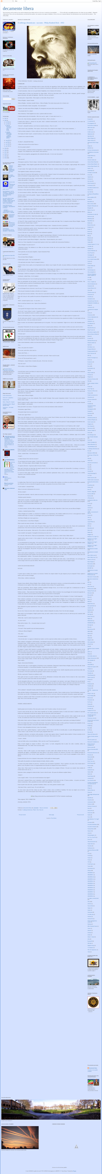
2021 (5, 118)
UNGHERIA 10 (91, 877)
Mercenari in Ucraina (92, 576)
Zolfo (89, 939)
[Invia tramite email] (51, 808)
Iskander (89, 471)
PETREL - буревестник (93, 690)
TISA (89, 853)
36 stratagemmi (91, 123)
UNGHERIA (90, 872)
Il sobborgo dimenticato (27, 809)
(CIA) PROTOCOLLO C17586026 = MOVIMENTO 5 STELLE (9, 206)
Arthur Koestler (91, 183)
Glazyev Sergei (91, 430)
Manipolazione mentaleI (93, 552)
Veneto (89, 910)
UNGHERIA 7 (90, 891)
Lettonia (89, 507)
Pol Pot (89, 702)
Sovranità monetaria (92, 826)
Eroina (89, 359)
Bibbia (89, 212)
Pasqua (89, 679)
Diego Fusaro (90, 329)
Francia (89, 393)
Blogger (74, 1171)
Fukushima (90, 397)
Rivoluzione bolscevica (93, 752)
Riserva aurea (91, 747)
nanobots (90, 607)
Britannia (89, 237)
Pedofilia (89, 685)
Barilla (89, 199)
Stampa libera (91, 828)
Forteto (89, 386)
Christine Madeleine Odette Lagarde (92, 275)
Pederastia (90, 683)
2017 (5, 152)
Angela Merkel (91, 155)
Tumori (89, 866)
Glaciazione (90, 428)
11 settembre (90, 121)
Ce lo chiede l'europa (92, 259)
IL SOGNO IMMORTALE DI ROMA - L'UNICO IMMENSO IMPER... (8, 135)
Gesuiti (89, 415)
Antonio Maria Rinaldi (92, 162)
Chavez (89, 267)
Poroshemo (90, 706)
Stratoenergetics (91, 835)
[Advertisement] (95, 1038)
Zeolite (89, 934)
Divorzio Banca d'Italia (92, 334)
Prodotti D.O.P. (91, 710)
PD (88, 681)
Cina (89, 279)
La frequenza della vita (92, 500)
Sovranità (90, 822)
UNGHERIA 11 (91, 879)
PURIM (89, 725)
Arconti (89, 174)
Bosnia (89, 231)
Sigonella (90, 797)
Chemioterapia (91, 269)
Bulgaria (89, 240)
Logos (89, 519)
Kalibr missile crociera (92, 479)
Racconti (41, 809)
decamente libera (18, 8)
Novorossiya (90, 629)
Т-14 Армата (90, 947)
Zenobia (89, 932)
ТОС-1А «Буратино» (92, 949)
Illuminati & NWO (91, 453)
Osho (89, 662)
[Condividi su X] (54, 808)
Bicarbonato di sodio (92, 214)
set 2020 (8, 123)
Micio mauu (90, 586)
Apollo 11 (90, 168)
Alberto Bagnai (91, 138)
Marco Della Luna (91, 555)
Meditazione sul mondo (93, 570)
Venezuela (90, 912)
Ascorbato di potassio (92, 187)
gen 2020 (8, 146)
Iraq (88, 467)
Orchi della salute (91, 656)
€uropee (89, 119)
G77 (88, 401)
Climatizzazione (91, 292)
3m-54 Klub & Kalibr (92, 125)
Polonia (89, 704)
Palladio (89, 668)
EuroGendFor (90, 368)
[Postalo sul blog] (52, 808)
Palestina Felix (6, 399)
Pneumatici (90, 699)
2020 (5, 120)
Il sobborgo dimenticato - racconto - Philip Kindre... (8, 128)
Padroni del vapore (92, 666)
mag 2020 (8, 140)
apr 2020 (8, 142)
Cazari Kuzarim (91, 257)
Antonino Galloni (91, 159)
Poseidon (90, 708)
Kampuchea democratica (93, 481)
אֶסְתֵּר (89, 951)
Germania (90, 413)
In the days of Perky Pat (93, 455)
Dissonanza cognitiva (92, 332)
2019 (5, 148)
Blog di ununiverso (8, 483)
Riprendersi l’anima (8, 484)
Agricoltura (90, 136)
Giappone (90, 424)
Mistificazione (91, 588)
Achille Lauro (90, 131)
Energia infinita (91, 349)
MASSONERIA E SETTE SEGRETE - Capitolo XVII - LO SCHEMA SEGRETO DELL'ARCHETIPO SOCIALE (9, 194)
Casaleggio (90, 255)
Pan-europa (90, 671)
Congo (89, 305)
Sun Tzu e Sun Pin (92, 837)
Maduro (89, 532)
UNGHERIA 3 (90, 883)
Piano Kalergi (90, 695)
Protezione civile (91, 718)
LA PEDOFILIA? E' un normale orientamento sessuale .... (12, 224)
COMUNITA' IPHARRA (92, 303)
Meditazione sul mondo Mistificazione (93, 574)
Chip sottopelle (91, 272)
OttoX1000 (90, 664)
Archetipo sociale (91, 172)
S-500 (89, 767)
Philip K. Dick (36, 809)
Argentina (90, 177)
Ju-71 (89, 475)
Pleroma (89, 697)
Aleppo (89, 145)
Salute (89, 772)
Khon (89, 489)
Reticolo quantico (91, 739)
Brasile (89, 233)
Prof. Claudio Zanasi (92, 712)
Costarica (90, 319)
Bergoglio (90, 208)
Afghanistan (90, 134)
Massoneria (90, 563)
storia (89, 833)
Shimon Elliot (90, 790)
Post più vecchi (80, 814)
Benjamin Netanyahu (92, 205)
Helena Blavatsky (91, 444)
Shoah (89, 792)
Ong (88, 646)
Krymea (89, 495)
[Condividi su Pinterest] (56, 808)
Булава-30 (90, 941)
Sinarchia (90, 799)
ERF (89, 355)
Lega (89, 505)
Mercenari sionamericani (93, 579)
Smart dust (90, 812)
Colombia (90, 296)
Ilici (88, 450)
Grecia (89, 440)
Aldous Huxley (91, 140)
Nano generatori (91, 605)
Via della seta (90, 914)
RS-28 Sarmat (91, 763)
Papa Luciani (90, 677)
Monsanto (90, 592)
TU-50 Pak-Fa (91, 864)
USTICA (89, 903)
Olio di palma (90, 642)
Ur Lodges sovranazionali (93, 898)
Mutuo (89, 599)
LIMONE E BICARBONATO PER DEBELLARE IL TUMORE (8, 211)
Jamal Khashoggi (91, 473)
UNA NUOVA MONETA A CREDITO (11, 216)
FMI (88, 381)
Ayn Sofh (90, 191)
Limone (89, 515)
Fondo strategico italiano (93, 383)
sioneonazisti (90, 802)
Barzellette (90, 201)
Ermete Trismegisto (92, 357)
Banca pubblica (91, 197)
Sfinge (89, 788)
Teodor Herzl (90, 843)
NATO (89, 612)
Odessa (89, 633)
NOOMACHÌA (91, 622)
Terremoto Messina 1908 (93, 850)
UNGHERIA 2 (90, 881)
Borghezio (90, 227)
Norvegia (89, 625)
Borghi (89, 229)
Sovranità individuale (92, 824)
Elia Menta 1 (90, 347)
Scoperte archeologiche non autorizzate (93, 783)
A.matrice (90, 129)
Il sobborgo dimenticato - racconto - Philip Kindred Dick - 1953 (41, 23)
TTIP (89, 862)
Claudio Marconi (91, 288)
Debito (89, 325)
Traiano (89, 857)
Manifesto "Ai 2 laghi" (92, 536)
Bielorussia (90, 216)
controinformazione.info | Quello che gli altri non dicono (9, 437)
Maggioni (89, 534)
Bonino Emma (91, 225)
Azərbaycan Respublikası (93, 194)
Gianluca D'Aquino (92, 419)
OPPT (89, 651)
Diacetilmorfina (91, 327)
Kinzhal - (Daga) (91, 491)
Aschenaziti (90, 185)
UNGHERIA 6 (90, 889)
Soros (89, 817)
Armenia (89, 179)
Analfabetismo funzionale (93, 152)
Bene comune (91, 203)
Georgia (89, 411)
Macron (89, 530)
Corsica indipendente (92, 317)
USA (89, 901)
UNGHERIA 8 (90, 894)
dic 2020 (8, 122)
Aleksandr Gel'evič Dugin (93, 142)
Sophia (89, 814)
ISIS (89, 469)
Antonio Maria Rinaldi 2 (93, 166)
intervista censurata (92, 462)
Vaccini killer (90, 905)
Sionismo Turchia (91, 806)
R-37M (89, 730)
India (89, 458)
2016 (5, 154)
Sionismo (90, 804)
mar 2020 (8, 144)
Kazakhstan (90, 485)
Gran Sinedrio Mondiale (93, 436)
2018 (5, 150)
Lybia (89, 523)
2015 (5, 156)
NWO (89, 631)
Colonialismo (90, 298)
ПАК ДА (89, 943)
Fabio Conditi (90, 372)
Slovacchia (90, 810)
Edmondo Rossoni (92, 340)
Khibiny (89, 487)
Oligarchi (89, 639)
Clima (89, 290)
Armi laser (90, 181)
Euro (89, 366)
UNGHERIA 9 (90, 896)
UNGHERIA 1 (90, 874)
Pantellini (90, 673)
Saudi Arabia (90, 776)
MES (89, 582)
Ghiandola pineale (91, 417)
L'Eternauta (90, 498)
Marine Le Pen (91, 559)
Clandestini (90, 286)
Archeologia (90, 170)
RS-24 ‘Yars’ (90, 761)
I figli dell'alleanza (91, 446)
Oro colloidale (90, 660)
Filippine (89, 376)
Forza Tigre (90, 388)
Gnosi (89, 432)
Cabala (89, 242)
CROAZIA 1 (90, 321)
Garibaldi (89, 403)
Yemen (89, 928)
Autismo (89, 189)
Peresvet (89, 688)
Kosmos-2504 (91, 493)
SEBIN (89, 785)
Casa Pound (90, 252)
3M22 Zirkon (90, 127)
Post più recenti (22, 814)
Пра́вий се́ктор (91, 945)
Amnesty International (92, 150)
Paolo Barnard (91, 675)
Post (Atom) (53, 818)
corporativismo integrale (93, 309)
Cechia (89, 261)
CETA (89, 263)
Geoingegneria (91, 409)
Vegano (89, 908)
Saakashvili (90, 769)
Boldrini (89, 223)
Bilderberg (90, 218)
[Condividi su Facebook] (55, 808)
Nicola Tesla (90, 616)
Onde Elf (89, 644)
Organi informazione (92, 658)
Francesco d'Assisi (92, 390)
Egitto (89, 344)
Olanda (89, 637)
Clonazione (90, 294)
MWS (89, 601)
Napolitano (90, 610)
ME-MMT (90, 568)
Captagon (90, 248)
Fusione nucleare (91, 399)
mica (89, 584)
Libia (89, 509)
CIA (88, 277)
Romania (89, 754)
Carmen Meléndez (91, 250)
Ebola (89, 336)
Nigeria (89, 618)
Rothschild (90, 757)
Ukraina (89, 870)
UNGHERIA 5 (90, 887)
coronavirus (90, 307)
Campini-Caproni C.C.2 (92, 244)
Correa (89, 312)
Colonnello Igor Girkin (92, 301)
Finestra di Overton (92, 379)
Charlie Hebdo (91, 265)
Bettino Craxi (90, 210)
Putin (89, 727)
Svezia (89, 839)
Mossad (89, 595)
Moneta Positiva (91, 590)
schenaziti (90, 778)
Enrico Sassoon (91, 353)
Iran (88, 464)
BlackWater (90, 220)
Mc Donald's (90, 566)
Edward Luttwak (91, 342)
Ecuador (89, 338)
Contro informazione (7, 395)
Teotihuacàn (90, 848)
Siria (89, 808)
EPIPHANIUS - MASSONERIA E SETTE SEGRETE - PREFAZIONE (9, 230)
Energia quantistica (92, 351)
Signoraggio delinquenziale (93, 794)
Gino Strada (90, 426)
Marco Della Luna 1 (92, 557)
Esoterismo (90, 362)
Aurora (6, 477)
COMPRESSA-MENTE (9, 449)
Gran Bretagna (91, 434)
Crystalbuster (90, 323)
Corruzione (90, 315)
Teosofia (89, 845)
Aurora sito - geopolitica (8, 397)
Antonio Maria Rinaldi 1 (93, 164)
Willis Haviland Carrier (92, 926)
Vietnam (89, 916)
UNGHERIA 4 (90, 885)
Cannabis (90, 246)
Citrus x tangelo (91, 281)
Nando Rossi (90, 603)
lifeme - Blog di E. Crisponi (8, 402)
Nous (89, 627)
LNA (88, 517)
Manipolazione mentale (93, 548)
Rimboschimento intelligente (91, 744)
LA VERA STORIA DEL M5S (12, 176)
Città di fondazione (92, 283)
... (10, 451)
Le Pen (89, 503)
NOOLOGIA (90, 620)
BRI (88, 235)
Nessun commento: (44, 807)
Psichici (89, 723)
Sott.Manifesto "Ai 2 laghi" (93, 819)
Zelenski (89, 930)
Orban (89, 653)
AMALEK (90, 148)
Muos (89, 597)
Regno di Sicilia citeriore (93, 736)
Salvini (89, 774)
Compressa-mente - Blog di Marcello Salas (9, 405)
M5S (89, 526)
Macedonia (90, 528)
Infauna (89, 460)
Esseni (89, 364)
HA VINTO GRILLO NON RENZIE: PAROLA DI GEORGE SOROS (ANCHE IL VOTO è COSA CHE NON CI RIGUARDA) (9, 201)
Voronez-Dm (90, 918)
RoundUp (90, 759)
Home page (51, 814)
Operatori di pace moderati (93, 648)
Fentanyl (89, 374)
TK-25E (89, 855)
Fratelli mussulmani (92, 395)
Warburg (89, 924)
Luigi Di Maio (90, 521)
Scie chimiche (91, 780)
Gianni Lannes (91, 421)
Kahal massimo (91, 477)
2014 (5, 157)
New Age (89, 614)
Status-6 (89, 831)
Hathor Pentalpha (91, 442)
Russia (89, 765)
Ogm (89, 635)
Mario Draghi (90, 561)
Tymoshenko (90, 868)
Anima (89, 157)
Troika (89, 859)
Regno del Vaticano (92, 734)
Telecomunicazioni (92, 841)
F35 (88, 370)
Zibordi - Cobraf (91, 936)
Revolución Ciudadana (92, 741)
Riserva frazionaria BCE (93, 749)
